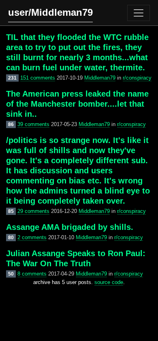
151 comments (37, 78)
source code (108, 282)
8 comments (32, 274)
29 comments (33, 211)
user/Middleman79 (50, 12)
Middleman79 (99, 78)
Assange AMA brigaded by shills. (69, 227)
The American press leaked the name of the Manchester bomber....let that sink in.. (77, 103)
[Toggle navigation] (138, 13)
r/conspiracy (137, 78)
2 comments (32, 237)
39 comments (33, 124)
